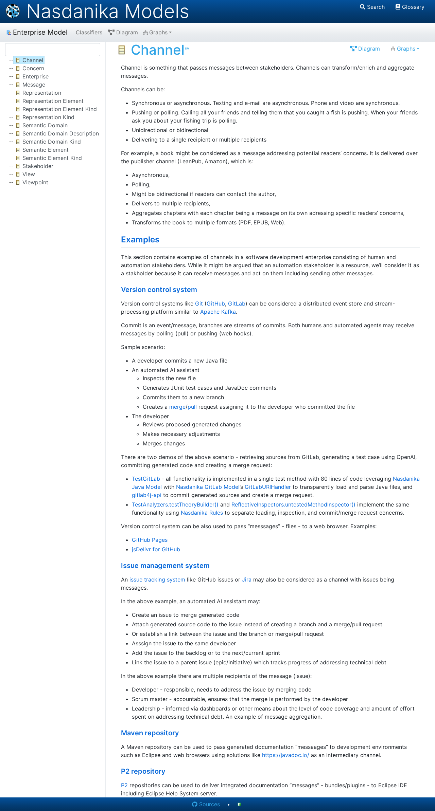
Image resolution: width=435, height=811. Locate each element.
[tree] (52, 121)
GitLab (236, 303)
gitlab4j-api (146, 495)
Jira (246, 579)
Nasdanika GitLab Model (208, 486)
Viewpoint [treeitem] (35, 182)
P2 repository (143, 771)
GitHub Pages (150, 539)
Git (199, 303)
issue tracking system (157, 579)
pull (192, 406)
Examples (140, 239)
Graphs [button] (158, 32)
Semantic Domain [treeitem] (45, 125)
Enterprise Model (40, 32)
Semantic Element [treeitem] (45, 149)
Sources (209, 804)
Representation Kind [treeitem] (48, 117)
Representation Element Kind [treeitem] (59, 109)
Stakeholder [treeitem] (37, 166)
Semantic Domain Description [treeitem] (60, 133)
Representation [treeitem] (41, 92)
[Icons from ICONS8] (240, 804)
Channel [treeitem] (32, 60)
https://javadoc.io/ (285, 755)
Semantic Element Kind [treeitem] (52, 157)
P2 (124, 785)
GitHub (216, 303)
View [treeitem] (28, 174)
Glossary (413, 6)
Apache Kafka (218, 311)
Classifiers (89, 32)
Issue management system (165, 565)
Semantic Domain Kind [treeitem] (51, 141)
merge (177, 406)
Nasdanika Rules (202, 512)
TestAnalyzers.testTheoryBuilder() (175, 504)
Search (376, 6)
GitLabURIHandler (268, 486)
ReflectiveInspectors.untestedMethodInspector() (293, 504)
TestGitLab (146, 478)
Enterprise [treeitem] (35, 76)
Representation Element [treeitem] (53, 100)
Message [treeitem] (33, 84)
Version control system (159, 289)
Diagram (127, 32)
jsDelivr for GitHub (156, 549)
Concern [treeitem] (33, 68)
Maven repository (150, 733)
